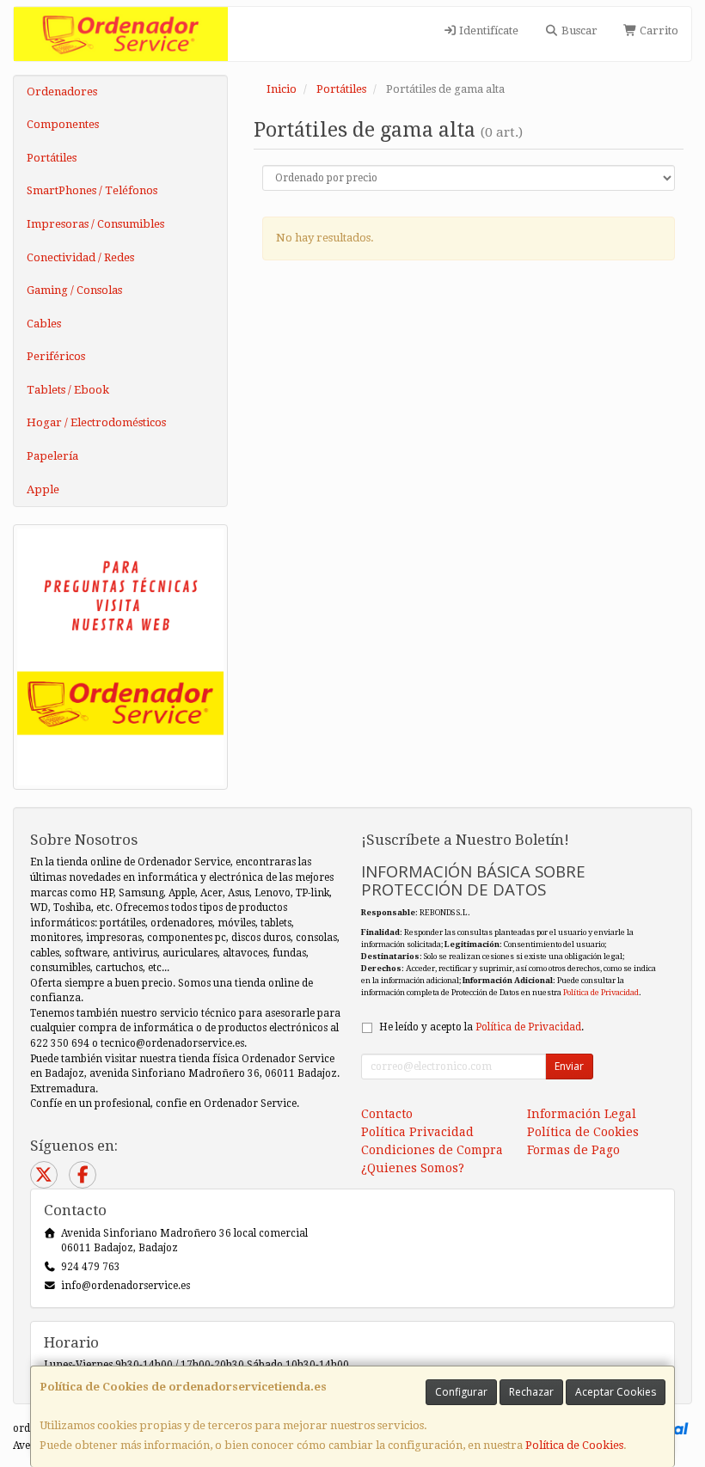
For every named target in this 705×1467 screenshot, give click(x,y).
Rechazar (531, 1391)
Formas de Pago (573, 1150)
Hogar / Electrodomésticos (96, 422)
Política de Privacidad (601, 992)
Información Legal (581, 1114)
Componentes (63, 124)
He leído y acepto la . (481, 1027)
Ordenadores (62, 91)
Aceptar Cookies (615, 1391)
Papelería (52, 455)
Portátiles (52, 157)
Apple (43, 489)
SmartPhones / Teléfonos (92, 190)
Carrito (657, 30)
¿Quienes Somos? (412, 1168)
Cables (44, 323)
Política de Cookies (574, 1445)
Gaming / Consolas (74, 290)
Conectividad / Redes (80, 257)
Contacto (387, 1114)
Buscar (578, 30)
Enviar (569, 1066)
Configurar (461, 1391)
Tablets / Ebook (68, 389)
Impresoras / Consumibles (95, 223)
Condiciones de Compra (432, 1150)
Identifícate (487, 30)
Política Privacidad (417, 1132)
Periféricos (56, 356)
